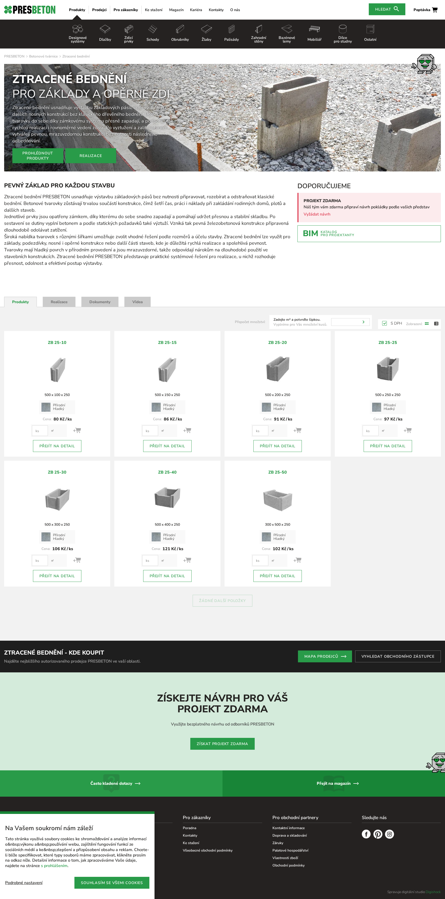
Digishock (433, 891)
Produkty (77, 9)
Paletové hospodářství (290, 850)
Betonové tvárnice (43, 56)
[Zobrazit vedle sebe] (427, 324)
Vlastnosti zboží (285, 857)
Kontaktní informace (288, 828)
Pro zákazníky (126, 9)
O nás (235, 9)
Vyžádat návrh (317, 214)
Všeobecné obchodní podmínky (208, 850)
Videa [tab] (137, 301)
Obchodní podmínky (288, 865)
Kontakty (216, 9)
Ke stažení (153, 9)
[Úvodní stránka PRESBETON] (29, 10)
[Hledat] (363, 322)
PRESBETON (14, 56)
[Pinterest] (377, 835)
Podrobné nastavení (23, 883)
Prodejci (99, 9)
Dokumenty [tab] (99, 301)
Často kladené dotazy (111, 783)
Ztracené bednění (76, 56)
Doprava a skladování (289, 835)
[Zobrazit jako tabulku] (436, 324)
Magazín (176, 9)
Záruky (277, 842)
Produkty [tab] (20, 301)
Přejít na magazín (334, 783)
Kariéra (196, 9)
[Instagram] (389, 835)
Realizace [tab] (59, 301)
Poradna (189, 828)
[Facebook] (366, 835)
